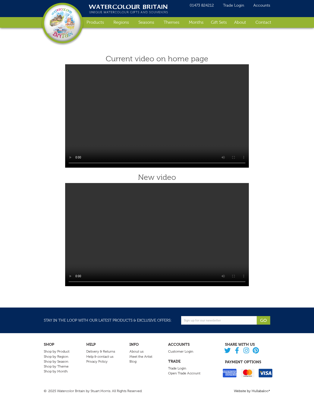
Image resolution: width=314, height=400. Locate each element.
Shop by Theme (56, 366)
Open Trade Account (184, 373)
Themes (171, 22)
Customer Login (180, 351)
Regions (121, 22)
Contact (263, 22)
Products (95, 22)
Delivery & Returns (100, 351)
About (240, 22)
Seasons (146, 22)
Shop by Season (56, 361)
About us (136, 351)
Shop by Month (56, 371)
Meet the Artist (140, 357)
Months (196, 22)
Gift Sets (219, 22)
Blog (132, 361)
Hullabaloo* (261, 391)
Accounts (261, 5)
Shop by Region (56, 357)
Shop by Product (56, 351)
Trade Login (233, 5)
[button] (227, 351)
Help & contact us (99, 357)
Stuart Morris (100, 391)
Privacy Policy (97, 361)
